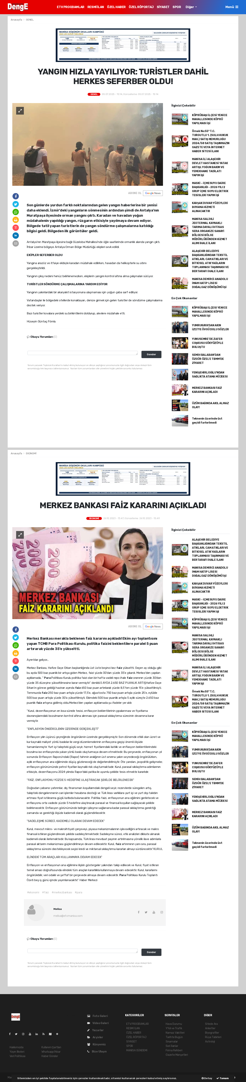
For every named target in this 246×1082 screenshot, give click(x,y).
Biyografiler (212, 1032)
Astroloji (210, 1041)
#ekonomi (33, 892)
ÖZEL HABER (116, 7)
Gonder (151, 354)
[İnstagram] (24, 1034)
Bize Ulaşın (99, 1051)
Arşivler (97, 1037)
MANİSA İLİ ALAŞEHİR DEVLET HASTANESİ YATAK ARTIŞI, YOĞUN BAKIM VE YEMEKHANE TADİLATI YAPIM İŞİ (210, 167)
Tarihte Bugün (174, 1037)
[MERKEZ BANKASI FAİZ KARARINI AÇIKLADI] (87, 573)
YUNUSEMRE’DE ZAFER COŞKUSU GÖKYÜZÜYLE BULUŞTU (207, 343)
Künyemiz (99, 1044)
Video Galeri (100, 1023)
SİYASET (163, 7)
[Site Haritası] (52, 1034)
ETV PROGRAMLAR (70, 7)
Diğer (190, 7)
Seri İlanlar (172, 1046)
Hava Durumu (174, 1024)
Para (47, 678)
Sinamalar (172, 1041)
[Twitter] (18, 1034)
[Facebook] (11, 1034)
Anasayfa (16, 19)
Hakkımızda (16, 1047)
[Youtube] (31, 1034)
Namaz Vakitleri (175, 1032)
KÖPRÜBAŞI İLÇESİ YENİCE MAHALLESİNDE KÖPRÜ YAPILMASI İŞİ (209, 119)
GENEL (30, 19)
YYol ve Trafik (174, 1028)
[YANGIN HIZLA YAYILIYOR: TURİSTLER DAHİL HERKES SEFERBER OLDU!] (87, 144)
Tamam (224, 1078)
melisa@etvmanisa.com (68, 916)
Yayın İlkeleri (17, 1051)
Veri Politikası (17, 1056)
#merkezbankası (62, 892)
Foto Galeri (100, 1016)
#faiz (45, 892)
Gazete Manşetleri (177, 1054)
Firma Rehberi (174, 1050)
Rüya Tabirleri (213, 1037)
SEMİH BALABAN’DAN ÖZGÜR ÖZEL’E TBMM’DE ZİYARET (208, 359)
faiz (119, 668)
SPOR (177, 7)
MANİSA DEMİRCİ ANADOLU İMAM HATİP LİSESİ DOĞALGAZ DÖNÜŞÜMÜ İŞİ (210, 283)
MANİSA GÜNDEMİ (136, 1050)
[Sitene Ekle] (58, 1034)
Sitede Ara (211, 1024)
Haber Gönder (50, 1056)
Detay (208, 1078)
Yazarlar (97, 1030)
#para (78, 892)
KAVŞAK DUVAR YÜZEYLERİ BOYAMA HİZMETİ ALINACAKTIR (210, 207)
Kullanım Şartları (51, 1047)
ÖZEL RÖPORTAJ (141, 7)
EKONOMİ (31, 453)
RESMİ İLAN (95, 7)
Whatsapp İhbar (51, 1051)
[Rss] (45, 1034)
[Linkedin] (38, 1034)
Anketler (210, 1028)
